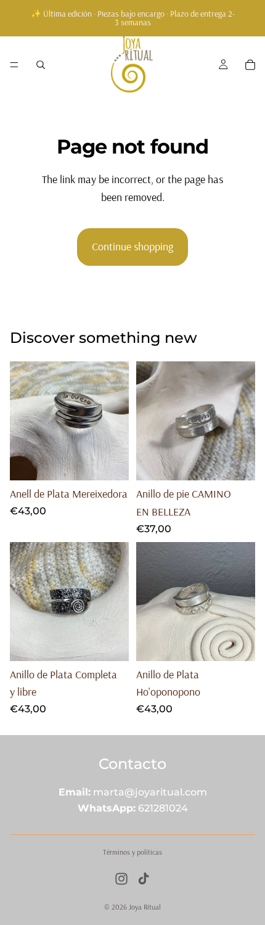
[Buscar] (40, 64)
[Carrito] (250, 64)
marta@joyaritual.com (150, 792)
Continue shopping (132, 246)
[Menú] (14, 65)
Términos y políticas (132, 852)
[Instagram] (121, 878)
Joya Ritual (145, 906)
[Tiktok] (143, 878)
